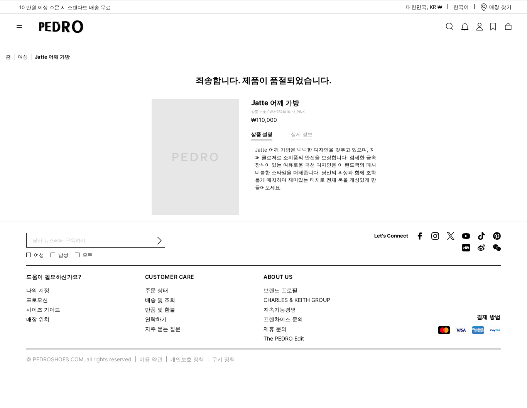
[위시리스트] (493, 26)
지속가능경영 (280, 309)
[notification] (465, 26)
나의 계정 (37, 290)
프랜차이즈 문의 (283, 319)
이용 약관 (150, 359)
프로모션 (37, 300)
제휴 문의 (275, 328)
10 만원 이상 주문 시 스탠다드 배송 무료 (65, 7)
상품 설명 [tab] (261, 134)
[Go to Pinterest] (497, 236)
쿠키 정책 (223, 359)
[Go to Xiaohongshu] (466, 247)
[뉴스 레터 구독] (159, 240)
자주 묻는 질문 (163, 328)
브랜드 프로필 (280, 290)
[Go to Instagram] (435, 236)
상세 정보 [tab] (301, 134)
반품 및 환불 (160, 309)
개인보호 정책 (187, 359)
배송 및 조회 (160, 300)
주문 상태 (156, 290)
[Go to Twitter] (450, 236)
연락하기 (156, 319)
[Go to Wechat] (497, 247)
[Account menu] (479, 26)
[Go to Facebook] (420, 236)
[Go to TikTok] (481, 236)
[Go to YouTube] (466, 236)
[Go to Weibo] (481, 247)
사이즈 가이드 (43, 309)
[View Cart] (508, 26)
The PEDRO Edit (284, 338)
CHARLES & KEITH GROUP (297, 300)
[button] (417, 7)
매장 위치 (37, 319)
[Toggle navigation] (19, 26)
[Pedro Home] (57, 26)
